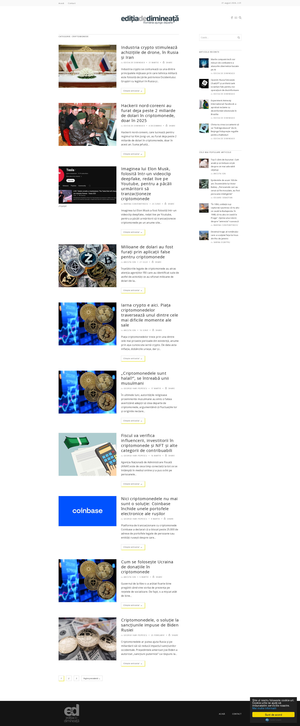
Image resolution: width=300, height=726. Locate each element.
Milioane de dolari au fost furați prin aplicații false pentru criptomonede (147, 252)
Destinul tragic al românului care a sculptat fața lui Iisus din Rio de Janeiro (224, 235)
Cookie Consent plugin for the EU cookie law (273, 720)
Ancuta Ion (130, 262)
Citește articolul (132, 91)
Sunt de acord (273, 714)
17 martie (156, 388)
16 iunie (144, 330)
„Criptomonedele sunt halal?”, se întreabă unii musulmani (145, 378)
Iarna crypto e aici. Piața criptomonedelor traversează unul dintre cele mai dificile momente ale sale (149, 315)
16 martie (156, 456)
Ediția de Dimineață (134, 62)
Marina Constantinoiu (136, 204)
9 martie (155, 519)
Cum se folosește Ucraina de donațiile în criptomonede (147, 567)
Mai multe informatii (264, 708)
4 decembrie (155, 126)
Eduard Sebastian (223, 198)
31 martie (154, 62)
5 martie (144, 577)
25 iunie (156, 204)
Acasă (61, 3)
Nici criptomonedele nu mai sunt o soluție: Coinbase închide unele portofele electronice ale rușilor (149, 506)
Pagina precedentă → (91, 678)
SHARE (168, 62)
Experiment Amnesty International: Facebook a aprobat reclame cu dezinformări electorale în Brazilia (224, 107)
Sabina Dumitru (222, 242)
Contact (71, 3)
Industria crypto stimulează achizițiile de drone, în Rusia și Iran (149, 52)
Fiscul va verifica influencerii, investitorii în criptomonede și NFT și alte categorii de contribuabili (149, 443)
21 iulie (144, 262)
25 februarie (158, 635)
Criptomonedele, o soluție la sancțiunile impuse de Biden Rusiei (150, 625)
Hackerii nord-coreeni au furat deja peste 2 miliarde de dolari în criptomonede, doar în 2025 (148, 113)
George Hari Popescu (135, 388)
